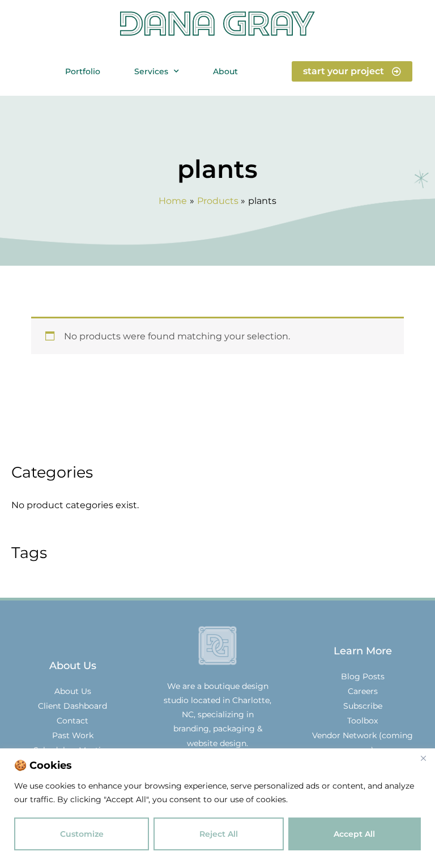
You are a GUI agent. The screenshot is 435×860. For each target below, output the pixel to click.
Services (151, 71)
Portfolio (82, 71)
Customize (82, 834)
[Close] (423, 758)
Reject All (218, 834)
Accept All (354, 834)
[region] (217, 804)
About (225, 71)
